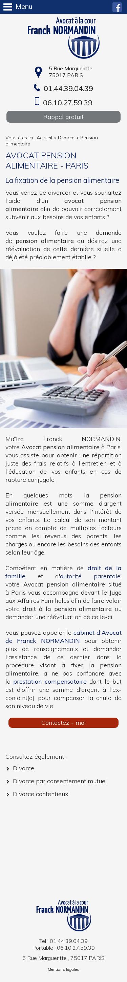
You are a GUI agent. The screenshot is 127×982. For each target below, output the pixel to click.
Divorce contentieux (40, 794)
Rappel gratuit (63, 117)
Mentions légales (63, 969)
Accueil (44, 138)
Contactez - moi (63, 722)
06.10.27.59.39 (67, 102)
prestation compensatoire (49, 681)
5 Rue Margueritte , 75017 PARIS (63, 957)
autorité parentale (90, 576)
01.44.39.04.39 (68, 88)
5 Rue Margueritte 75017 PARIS (70, 71)
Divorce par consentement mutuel (60, 781)
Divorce (66, 138)
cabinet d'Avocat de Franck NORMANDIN (63, 637)
